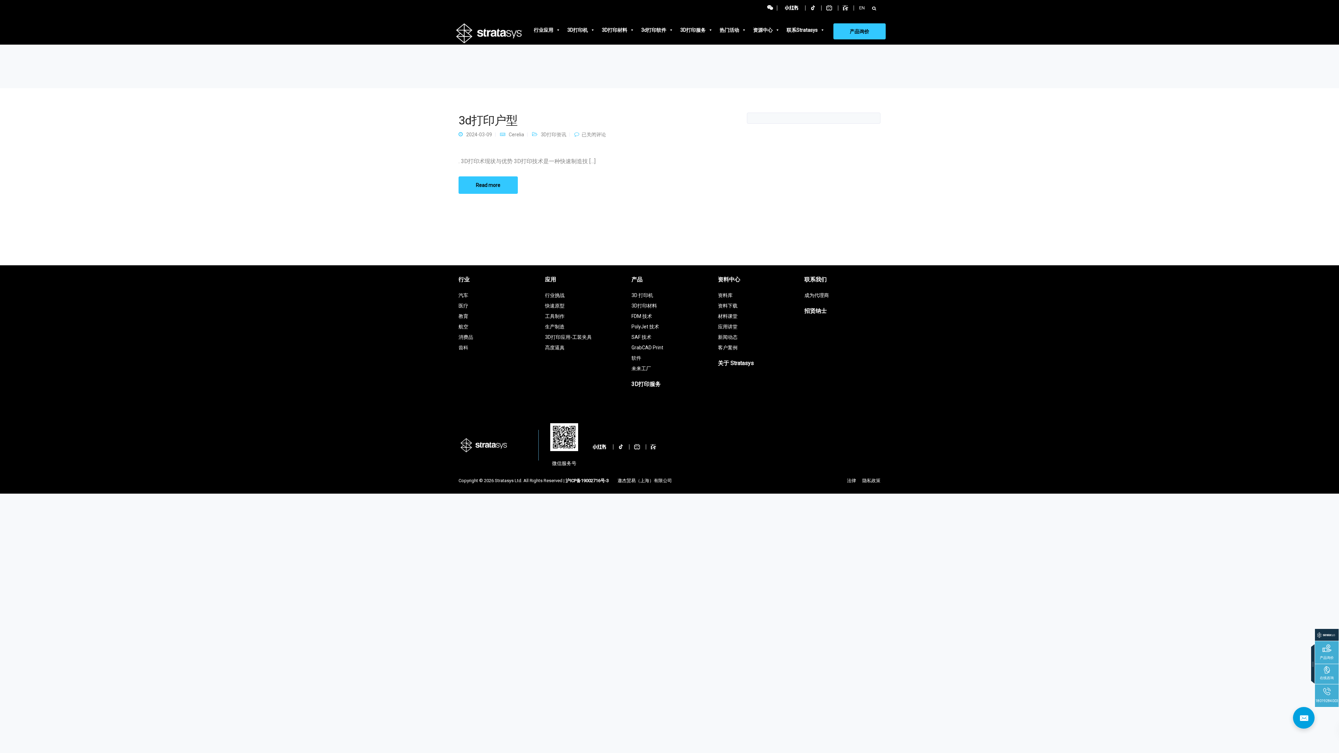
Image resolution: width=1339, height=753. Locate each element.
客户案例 (727, 347)
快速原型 (555, 306)
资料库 (725, 295)
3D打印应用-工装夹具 (568, 337)
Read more (488, 185)
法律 (851, 480)
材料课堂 (727, 316)
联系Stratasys (802, 30)
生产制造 (555, 326)
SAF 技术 (641, 337)
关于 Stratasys (736, 363)
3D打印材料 (614, 30)
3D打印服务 (693, 30)
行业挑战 (555, 295)
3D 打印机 (642, 295)
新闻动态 (727, 337)
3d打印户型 (488, 120)
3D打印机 (577, 30)
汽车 (463, 295)
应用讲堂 (727, 326)
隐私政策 (871, 480)
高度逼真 (555, 347)
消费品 (466, 337)
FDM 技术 (641, 316)
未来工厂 (641, 368)
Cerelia (516, 134)
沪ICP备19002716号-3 (587, 480)
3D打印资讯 (553, 134)
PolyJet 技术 (645, 326)
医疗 (463, 306)
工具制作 (555, 316)
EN (862, 7)
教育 (463, 316)
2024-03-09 (479, 134)
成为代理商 (816, 295)
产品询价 (859, 31)
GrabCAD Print (647, 347)
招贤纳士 (815, 310)
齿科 (463, 347)
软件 (636, 358)
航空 (463, 326)
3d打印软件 (653, 30)
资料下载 (727, 306)
